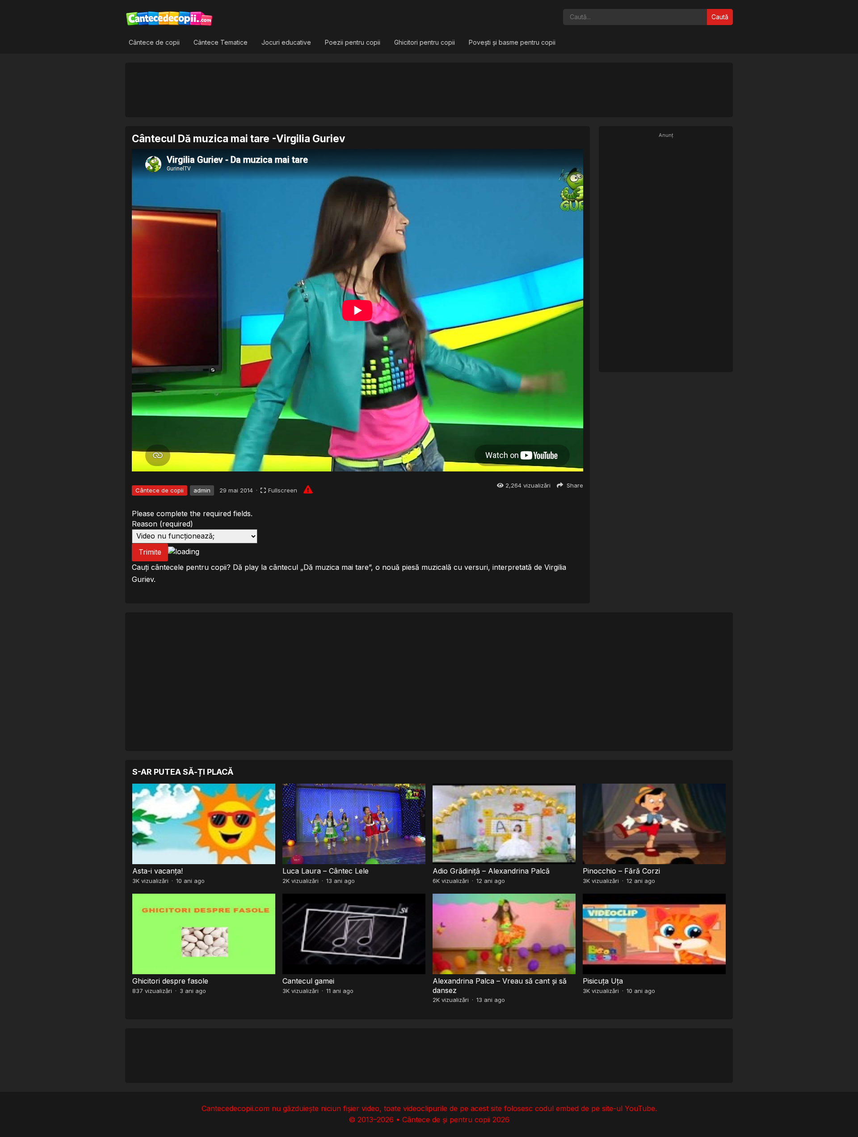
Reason (162, 523)
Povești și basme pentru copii (512, 42)
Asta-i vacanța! (157, 870)
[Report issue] (307, 489)
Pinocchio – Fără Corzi (621, 870)
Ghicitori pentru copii (424, 42)
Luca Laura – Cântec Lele (325, 870)
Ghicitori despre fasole (170, 980)
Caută (719, 17)
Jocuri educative (286, 42)
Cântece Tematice (220, 42)
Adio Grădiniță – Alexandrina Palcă (491, 870)
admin (201, 490)
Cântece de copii (154, 42)
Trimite (150, 551)
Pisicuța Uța (603, 980)
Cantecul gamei (308, 980)
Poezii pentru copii (352, 42)
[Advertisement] (429, 89)
